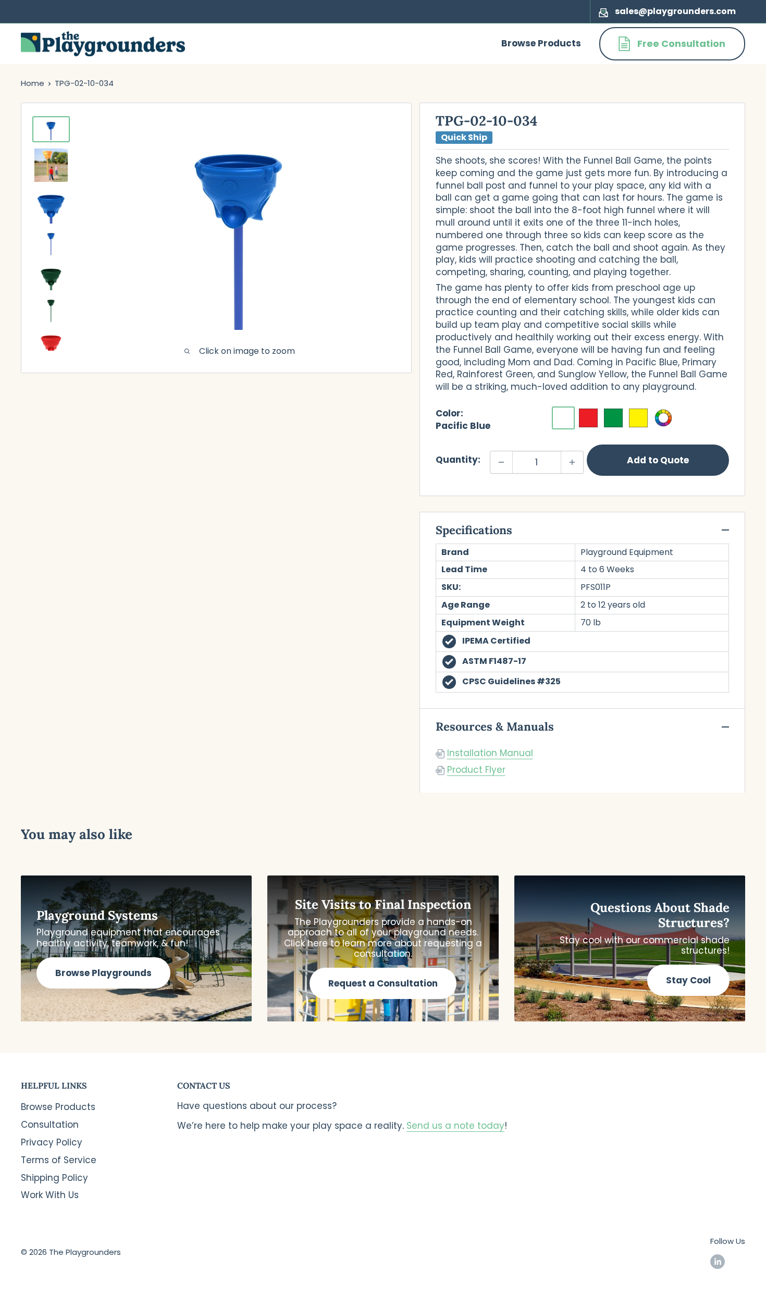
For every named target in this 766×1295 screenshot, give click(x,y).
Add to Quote (658, 460)
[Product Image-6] (51, 311)
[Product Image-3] (51, 207)
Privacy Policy (51, 1142)
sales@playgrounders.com (675, 11)
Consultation (50, 1124)
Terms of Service (58, 1160)
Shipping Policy (54, 1177)
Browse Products (541, 43)
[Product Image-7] (51, 344)
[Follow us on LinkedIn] (717, 1261)
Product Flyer (476, 769)
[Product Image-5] (51, 277)
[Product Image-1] (51, 129)
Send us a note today (455, 1125)
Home (32, 83)
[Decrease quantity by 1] (501, 462)
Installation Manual (490, 753)
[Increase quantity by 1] (572, 462)
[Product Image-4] (51, 244)
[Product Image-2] (51, 165)
